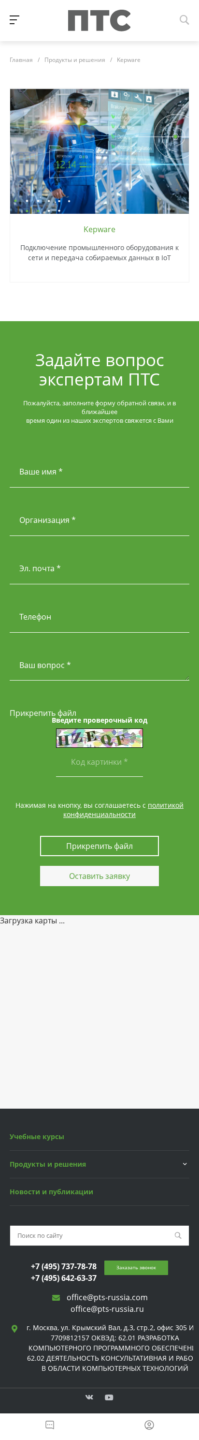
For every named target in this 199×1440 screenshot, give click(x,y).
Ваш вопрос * (45, 665)
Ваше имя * (41, 471)
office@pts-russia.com (107, 1297)
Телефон (35, 616)
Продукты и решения (48, 1164)
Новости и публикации (51, 1191)
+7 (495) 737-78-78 (64, 1266)
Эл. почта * (40, 568)
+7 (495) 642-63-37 (64, 1278)
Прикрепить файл (43, 713)
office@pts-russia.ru (107, 1309)
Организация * (47, 520)
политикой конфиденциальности (123, 809)
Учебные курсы (37, 1136)
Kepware (99, 229)
